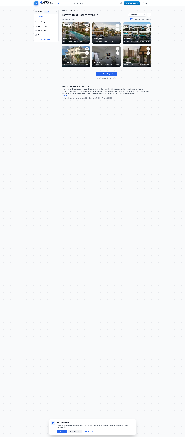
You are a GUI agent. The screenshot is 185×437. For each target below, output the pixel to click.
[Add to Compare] (87, 29)
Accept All (62, 431)
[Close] (132, 422)
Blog (87, 3)
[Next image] (87, 33)
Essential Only (75, 431)
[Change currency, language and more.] (121, 3)
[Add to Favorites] (87, 25)
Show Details (89, 431)
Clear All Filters (46, 39)
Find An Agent (78, 3)
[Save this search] (149, 15)
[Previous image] (64, 33)
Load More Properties (106, 74)
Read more (65, 95)
